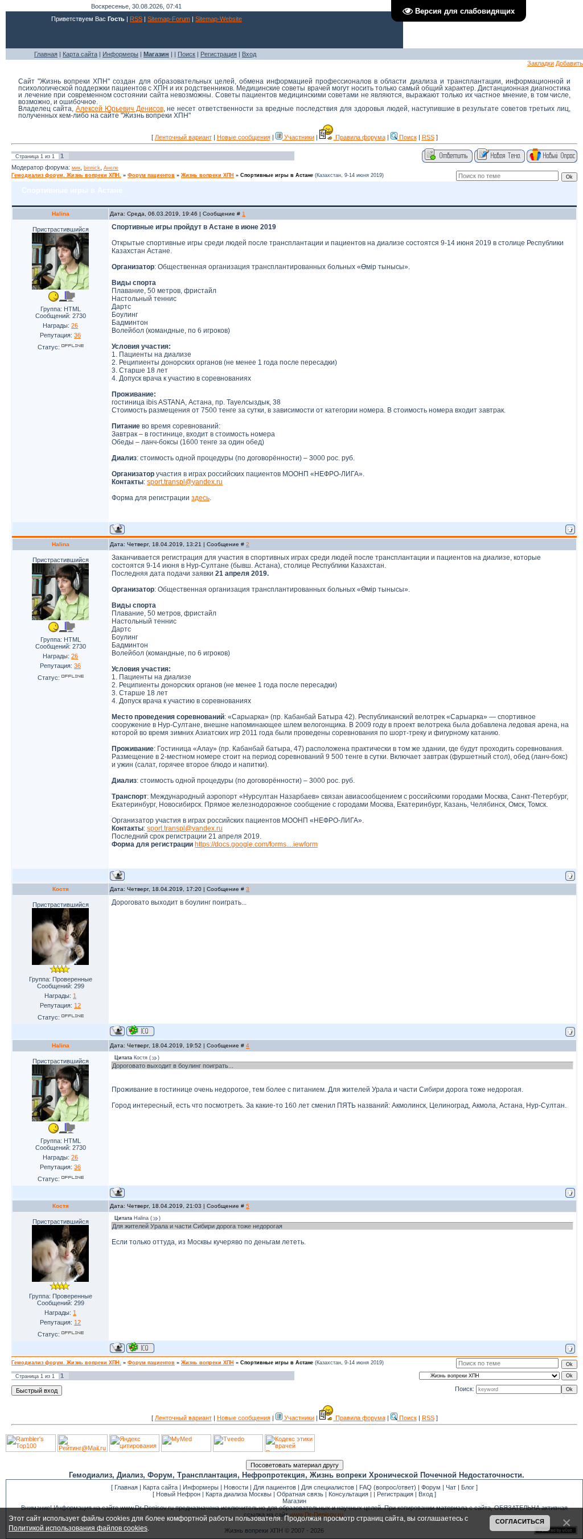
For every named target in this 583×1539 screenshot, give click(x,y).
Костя (60, 889)
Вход (249, 54)
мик (76, 168)
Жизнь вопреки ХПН (207, 175)
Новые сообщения (243, 137)
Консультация (348, 1494)
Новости (236, 1487)
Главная (46, 54)
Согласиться (519, 1521)
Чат (451, 1487)
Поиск (186, 54)
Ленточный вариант (183, 137)
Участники (298, 137)
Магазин (294, 1500)
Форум (431, 1487)
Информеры (120, 54)
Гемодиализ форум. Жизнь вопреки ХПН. (66, 175)
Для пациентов (274, 1487)
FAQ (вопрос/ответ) (387, 1487)
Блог (467, 1487)
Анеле (111, 168)
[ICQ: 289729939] (140, 1030)
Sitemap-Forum (168, 18)
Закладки (540, 63)
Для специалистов (327, 1487)
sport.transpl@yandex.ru (185, 482)
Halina (60, 214)
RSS (136, 18)
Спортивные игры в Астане (276, 175)
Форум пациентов (151, 175)
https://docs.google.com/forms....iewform (256, 844)
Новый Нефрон (178, 1494)
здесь (200, 498)
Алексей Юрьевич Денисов (119, 108)
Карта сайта (80, 54)
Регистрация (218, 54)
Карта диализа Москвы (239, 1494)
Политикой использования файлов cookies (78, 1528)
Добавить (569, 63)
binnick (92, 168)
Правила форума (359, 137)
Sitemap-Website (218, 18)
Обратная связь (300, 1494)
